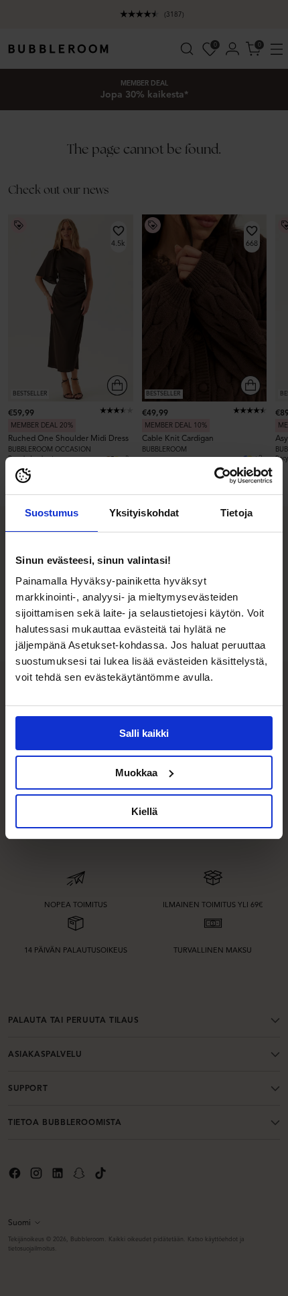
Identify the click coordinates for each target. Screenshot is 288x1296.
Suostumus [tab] (52, 512)
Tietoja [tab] (236, 512)
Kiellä (144, 811)
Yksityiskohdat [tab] (144, 512)
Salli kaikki (144, 733)
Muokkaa (136, 772)
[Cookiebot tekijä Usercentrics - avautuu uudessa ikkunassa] (214, 475)
